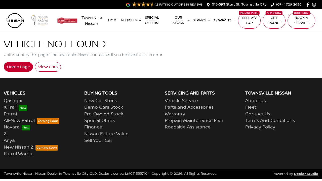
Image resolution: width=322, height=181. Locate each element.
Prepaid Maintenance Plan (194, 120)
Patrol (10, 114)
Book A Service (301, 20)
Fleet (250, 107)
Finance (93, 127)
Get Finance (274, 20)
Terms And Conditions (270, 120)
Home (113, 20)
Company (222, 20)
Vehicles (129, 20)
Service (200, 20)
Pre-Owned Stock (103, 114)
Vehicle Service (181, 101)
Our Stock (178, 20)
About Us (255, 101)
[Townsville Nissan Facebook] (309, 5)
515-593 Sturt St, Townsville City (239, 5)
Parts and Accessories (189, 107)
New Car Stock (100, 101)
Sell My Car (249, 20)
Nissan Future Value (106, 134)
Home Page (18, 67)
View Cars (48, 67)
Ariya (9, 140)
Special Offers (152, 20)
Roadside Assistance (188, 127)
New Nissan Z (18, 147)
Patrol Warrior (19, 154)
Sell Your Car (98, 140)
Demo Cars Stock (103, 107)
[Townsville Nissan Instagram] (315, 5)
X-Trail (10, 107)
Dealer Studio (306, 174)
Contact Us (257, 114)
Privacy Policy (260, 127)
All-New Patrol (19, 120)
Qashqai (13, 101)
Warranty (175, 114)
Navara (12, 127)
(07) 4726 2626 (289, 5)
